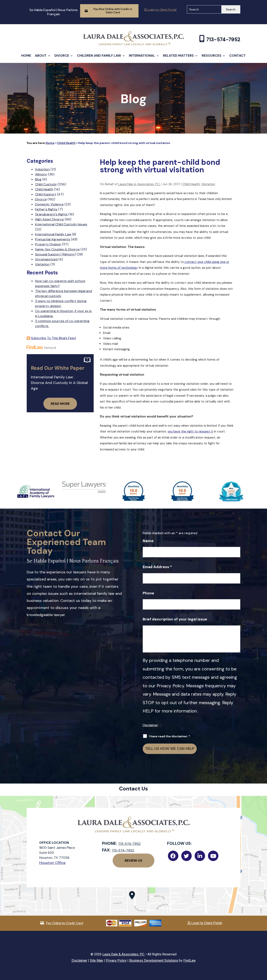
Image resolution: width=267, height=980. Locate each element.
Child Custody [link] (46, 184)
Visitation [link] (208, 184)
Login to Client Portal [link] (161, 9)
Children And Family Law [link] (99, 55)
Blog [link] (38, 179)
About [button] (41, 55)
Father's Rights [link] (46, 209)
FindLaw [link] (189, 960)
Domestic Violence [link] (49, 204)
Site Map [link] (96, 960)
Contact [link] (237, 55)
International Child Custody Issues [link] (61, 224)
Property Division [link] (48, 244)
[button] (263, 950)
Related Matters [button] (178, 55)
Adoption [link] (42, 169)
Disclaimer (150, 725)
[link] (133, 44)
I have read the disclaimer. (169, 736)
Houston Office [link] (52, 862)
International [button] (142, 55)
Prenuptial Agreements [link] (52, 239)
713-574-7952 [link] (223, 39)
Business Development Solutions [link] (153, 960)
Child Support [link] (45, 194)
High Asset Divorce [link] (49, 219)
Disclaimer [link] (79, 960)
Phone (148, 593)
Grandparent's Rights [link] (51, 214)
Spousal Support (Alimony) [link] (55, 254)
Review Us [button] (133, 860)
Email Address (157, 566)
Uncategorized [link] (46, 259)
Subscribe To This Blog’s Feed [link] (53, 338)
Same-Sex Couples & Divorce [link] (57, 249)
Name (148, 540)
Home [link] (26, 55)
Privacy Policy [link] (116, 960)
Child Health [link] (191, 184)
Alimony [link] (41, 174)
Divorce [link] (61, 55)
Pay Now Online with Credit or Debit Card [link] (112, 10)
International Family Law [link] (53, 234)
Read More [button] (60, 403)
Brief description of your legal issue (175, 619)
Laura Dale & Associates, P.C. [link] (139, 184)
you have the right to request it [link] (190, 431)
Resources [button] (211, 55)
